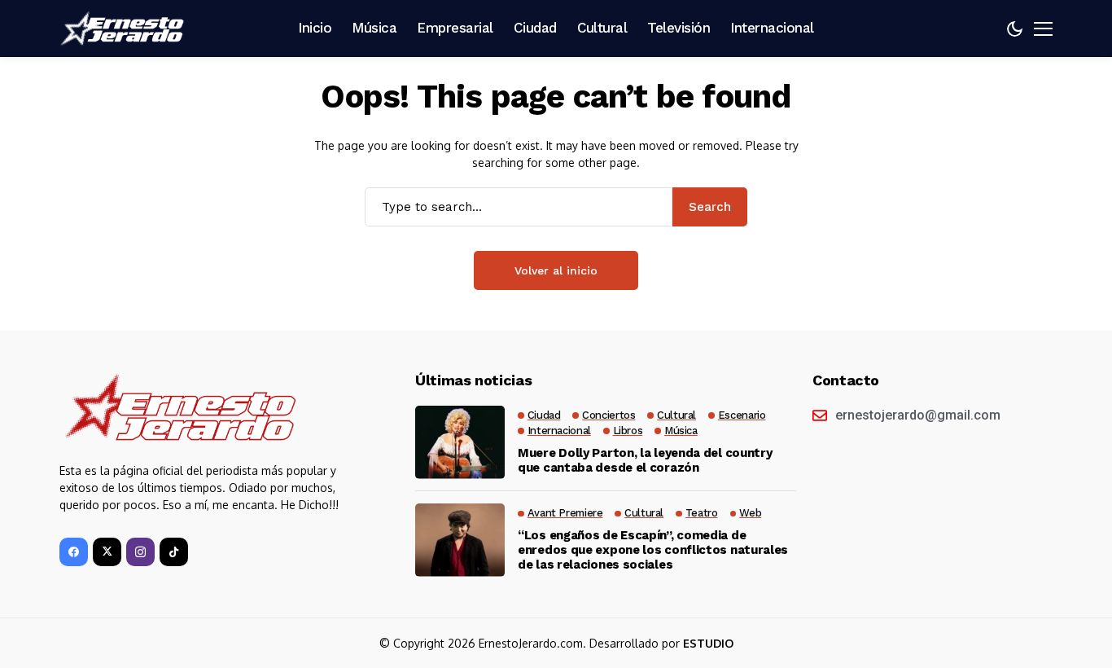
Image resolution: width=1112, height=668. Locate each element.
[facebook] (73, 552)
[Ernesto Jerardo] (124, 28)
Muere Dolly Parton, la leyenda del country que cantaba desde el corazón (645, 460)
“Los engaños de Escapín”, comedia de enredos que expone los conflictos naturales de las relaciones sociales (653, 550)
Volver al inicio (556, 270)
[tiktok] (174, 552)
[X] (107, 552)
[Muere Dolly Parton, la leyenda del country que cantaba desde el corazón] (460, 442)
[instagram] (140, 552)
